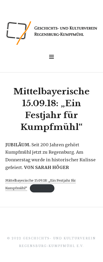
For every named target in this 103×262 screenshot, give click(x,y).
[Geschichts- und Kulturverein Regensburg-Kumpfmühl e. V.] (51, 33)
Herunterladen (42, 188)
